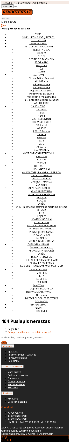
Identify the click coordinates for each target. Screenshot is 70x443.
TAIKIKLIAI (41, 237)
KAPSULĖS (41, 156)
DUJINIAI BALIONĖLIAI (42, 288)
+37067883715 (9, 2)
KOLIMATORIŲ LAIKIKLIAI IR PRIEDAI (41, 172)
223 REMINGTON (41, 118)
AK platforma (42, 81)
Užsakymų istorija (17, 401)
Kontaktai (42, 2)
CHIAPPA (41, 52)
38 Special (41, 125)
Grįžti (4, 342)
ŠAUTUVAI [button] (38, 74)
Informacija (8, 346)
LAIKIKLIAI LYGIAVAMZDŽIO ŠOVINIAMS (41, 266)
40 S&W (41, 128)
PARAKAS (41, 162)
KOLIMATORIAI (41, 169)
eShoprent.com (45, 433)
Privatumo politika (17, 357)
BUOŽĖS (41, 200)
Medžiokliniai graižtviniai (41, 93)
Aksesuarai (41, 295)
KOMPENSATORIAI (41, 219)
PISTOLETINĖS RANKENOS (41, 225)
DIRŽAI (41, 203)
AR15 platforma (41, 87)
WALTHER (41, 65)
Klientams (7, 393)
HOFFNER (41, 311)
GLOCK (41, 56)
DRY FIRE (42, 272)
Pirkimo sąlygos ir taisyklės (22, 354)
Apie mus (13, 351)
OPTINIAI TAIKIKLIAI (41, 181)
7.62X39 (41, 134)
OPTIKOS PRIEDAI (41, 178)
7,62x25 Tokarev (41, 131)
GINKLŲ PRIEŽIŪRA (41, 191)
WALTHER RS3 (41, 102)
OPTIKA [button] (38, 165)
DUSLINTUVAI (38, 40)
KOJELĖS (41, 216)
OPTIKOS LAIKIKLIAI (41, 175)
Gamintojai (13, 378)
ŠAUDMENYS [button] (38, 106)
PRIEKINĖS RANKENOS (41, 231)
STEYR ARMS (42, 62)
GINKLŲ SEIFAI (38, 304)
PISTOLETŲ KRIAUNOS (41, 228)
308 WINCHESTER (41, 121)
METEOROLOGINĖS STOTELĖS (41, 298)
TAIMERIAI (41, 278)
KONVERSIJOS (41, 222)
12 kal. (41, 112)
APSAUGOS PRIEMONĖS (42, 250)
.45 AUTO (41, 146)
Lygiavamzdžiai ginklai (41, 90)
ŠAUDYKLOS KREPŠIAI (41, 247)
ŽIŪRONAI (41, 184)
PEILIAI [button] (38, 307)
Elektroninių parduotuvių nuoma (18, 433)
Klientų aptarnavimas (12, 366)
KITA (41, 213)
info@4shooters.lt (27, 2)
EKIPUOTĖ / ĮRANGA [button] (38, 244)
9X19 (41, 143)
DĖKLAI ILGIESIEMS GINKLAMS (41, 259)
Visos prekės (14, 372)
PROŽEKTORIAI (41, 234)
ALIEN (41, 71)
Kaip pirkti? (13, 360)
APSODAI (42, 197)
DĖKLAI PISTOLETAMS (41, 263)
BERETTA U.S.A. (41, 49)
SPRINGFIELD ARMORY (41, 59)
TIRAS (38, 34)
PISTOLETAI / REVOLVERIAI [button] (38, 46)
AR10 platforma (41, 84)
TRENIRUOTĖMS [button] (38, 269)
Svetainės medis (16, 384)
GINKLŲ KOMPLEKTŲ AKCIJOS (38, 37)
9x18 (41, 140)
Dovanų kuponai (16, 381)
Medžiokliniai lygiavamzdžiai (41, 96)
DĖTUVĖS (41, 209)
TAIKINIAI (41, 282)
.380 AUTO (41, 109)
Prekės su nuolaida (18, 375)
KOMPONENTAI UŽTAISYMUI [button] (38, 153)
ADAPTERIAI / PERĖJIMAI (41, 194)
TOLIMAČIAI (41, 301)
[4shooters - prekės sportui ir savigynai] (17, 15)
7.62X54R (41, 137)
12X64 (41, 115)
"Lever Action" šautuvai (41, 78)
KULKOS (41, 159)
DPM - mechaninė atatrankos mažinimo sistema (41, 206)
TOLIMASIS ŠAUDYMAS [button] (38, 291)
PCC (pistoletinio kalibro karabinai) (41, 99)
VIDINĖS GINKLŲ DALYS (41, 241)
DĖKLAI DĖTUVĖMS (41, 256)
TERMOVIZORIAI (38, 43)
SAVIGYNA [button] (38, 285)
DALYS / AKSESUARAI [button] (38, 188)
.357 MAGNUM (41, 149)
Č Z (41, 68)
